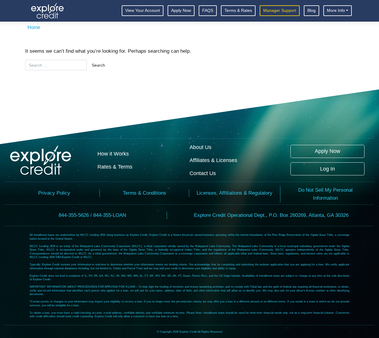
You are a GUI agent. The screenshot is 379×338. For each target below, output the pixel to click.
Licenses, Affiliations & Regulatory (234, 193)
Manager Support (279, 10)
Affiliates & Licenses (213, 160)
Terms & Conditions (144, 193)
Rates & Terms (114, 167)
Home (34, 27)
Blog (311, 10)
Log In (327, 169)
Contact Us (203, 173)
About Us (200, 147)
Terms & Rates (238, 10)
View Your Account (142, 10)
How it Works (113, 153)
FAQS (207, 10)
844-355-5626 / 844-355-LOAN (92, 215)
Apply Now (181, 10)
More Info (336, 10)
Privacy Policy (54, 193)
